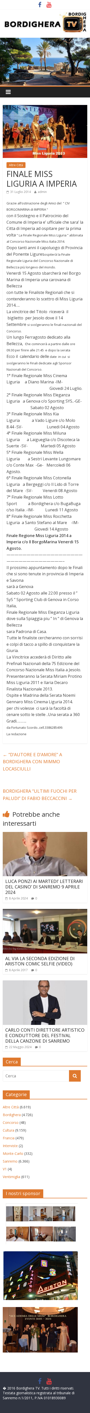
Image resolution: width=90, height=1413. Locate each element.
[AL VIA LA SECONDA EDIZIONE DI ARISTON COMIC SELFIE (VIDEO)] (45, 912)
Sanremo (10, 1161)
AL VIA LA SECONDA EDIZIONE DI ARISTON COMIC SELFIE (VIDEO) (39, 961)
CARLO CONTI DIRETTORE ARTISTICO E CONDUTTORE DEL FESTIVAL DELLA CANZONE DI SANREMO (44, 1035)
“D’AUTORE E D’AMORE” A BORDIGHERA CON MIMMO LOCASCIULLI (32, 761)
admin (42, 192)
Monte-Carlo (13, 1153)
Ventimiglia (11, 1176)
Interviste (10, 1145)
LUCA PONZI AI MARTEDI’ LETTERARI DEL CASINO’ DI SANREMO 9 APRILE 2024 (44, 886)
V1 (5, 1169)
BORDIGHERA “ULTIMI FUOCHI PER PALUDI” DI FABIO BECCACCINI (39, 794)
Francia (8, 1138)
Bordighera (12, 1114)
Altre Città (16, 165)
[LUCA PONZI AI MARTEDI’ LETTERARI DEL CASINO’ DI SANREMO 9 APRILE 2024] (45, 835)
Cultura (8, 1130)
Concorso (10, 1122)
